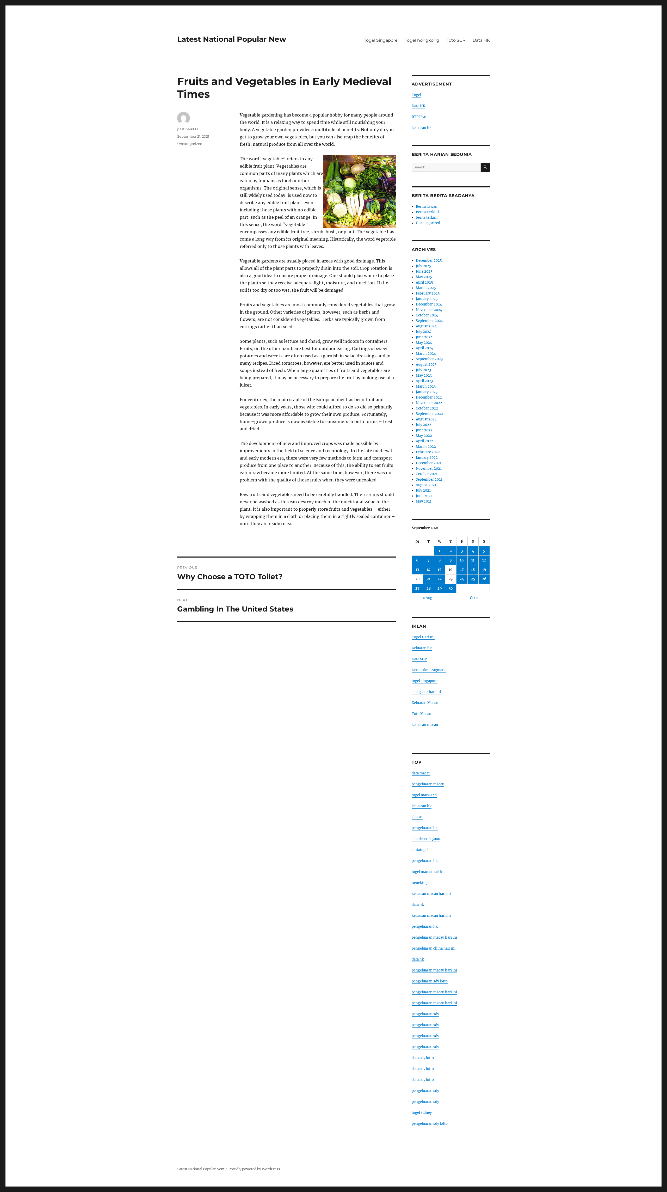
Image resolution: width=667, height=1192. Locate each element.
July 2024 (423, 331)
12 (484, 560)
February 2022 (428, 452)
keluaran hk (421, 128)
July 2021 (423, 490)
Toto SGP (456, 40)
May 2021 (423, 501)
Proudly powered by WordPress (254, 1169)
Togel (416, 95)
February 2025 (428, 293)
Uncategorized (189, 144)
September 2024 (429, 321)
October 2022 (427, 408)
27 (417, 588)
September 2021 (429, 479)
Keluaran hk (422, 648)
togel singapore (424, 681)
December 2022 (429, 397)
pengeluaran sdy (425, 1014)
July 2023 (423, 370)
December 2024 (429, 304)
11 (472, 560)
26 (484, 579)
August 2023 (426, 364)
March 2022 (426, 446)
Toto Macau (421, 714)
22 (439, 579)
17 (462, 569)
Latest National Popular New (231, 39)
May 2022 (424, 435)
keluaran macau (425, 725)
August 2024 (426, 326)
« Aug (427, 598)
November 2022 (429, 403)
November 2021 (429, 468)
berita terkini (426, 217)
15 (439, 569)
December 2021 (428, 463)
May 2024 (424, 342)
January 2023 (426, 392)
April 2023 (424, 381)
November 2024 (429, 310)
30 (451, 588)
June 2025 (424, 271)
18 (473, 569)
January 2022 (427, 457)
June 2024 (424, 337)
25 (473, 579)
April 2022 (424, 441)
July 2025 (423, 266)
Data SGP (419, 659)
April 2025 (424, 282)
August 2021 (426, 485)
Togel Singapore (381, 40)
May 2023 (424, 375)
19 (484, 569)
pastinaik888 (188, 129)
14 (428, 569)
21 (428, 579)
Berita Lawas (426, 206)
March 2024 (426, 353)
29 (439, 588)
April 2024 (424, 348)
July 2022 (423, 425)
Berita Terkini (427, 212)
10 (462, 560)
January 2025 (427, 299)
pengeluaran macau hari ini (434, 992)
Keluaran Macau (425, 703)
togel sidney (422, 1112)
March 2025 (426, 288)
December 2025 (429, 260)
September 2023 (429, 359)
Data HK (481, 40)
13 (417, 569)
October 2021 (426, 474)
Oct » (474, 598)
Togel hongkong (422, 40)
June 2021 (424, 496)
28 (429, 588)
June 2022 (424, 430)
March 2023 (426, 386)
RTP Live (419, 117)
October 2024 (427, 315)
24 (462, 579)
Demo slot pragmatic (429, 670)
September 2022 (429, 414)
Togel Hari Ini (423, 637)
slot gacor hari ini (426, 692)
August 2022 (426, 419)
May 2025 (424, 277)
